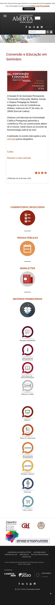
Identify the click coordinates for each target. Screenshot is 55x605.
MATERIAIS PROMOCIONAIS (27, 299)
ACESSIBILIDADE (39, 552)
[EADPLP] (27, 537)
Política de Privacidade (40, 6)
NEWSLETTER (27, 268)
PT (47, 27)
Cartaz (10, 152)
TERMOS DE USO (11, 554)
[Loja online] (27, 503)
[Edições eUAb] (27, 387)
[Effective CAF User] (25, 525)
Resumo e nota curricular (19, 158)
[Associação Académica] (27, 449)
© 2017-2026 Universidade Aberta (27, 589)
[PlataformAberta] (27, 333)
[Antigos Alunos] (27, 467)
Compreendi (29, 9)
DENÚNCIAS (24, 554)
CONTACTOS (26, 557)
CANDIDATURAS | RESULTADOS (28, 207)
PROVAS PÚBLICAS (27, 238)
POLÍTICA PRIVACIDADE (39, 554)
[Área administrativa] (50, 593)
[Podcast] (27, 485)
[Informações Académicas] (27, 351)
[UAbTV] (27, 413)
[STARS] (41, 525)
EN (51, 27)
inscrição (11, 139)
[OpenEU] (12, 525)
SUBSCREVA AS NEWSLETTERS (19, 552)
